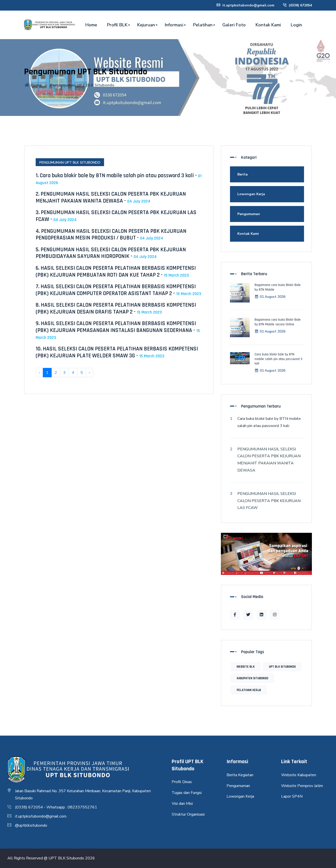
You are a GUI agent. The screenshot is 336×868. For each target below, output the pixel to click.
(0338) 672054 (300, 5)
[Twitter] (248, 615)
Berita (242, 174)
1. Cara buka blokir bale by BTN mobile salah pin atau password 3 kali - (119, 179)
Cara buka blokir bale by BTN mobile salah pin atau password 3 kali (278, 358)
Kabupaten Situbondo (252, 678)
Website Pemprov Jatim (302, 786)
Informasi (174, 25)
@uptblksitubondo (31, 825)
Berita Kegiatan (240, 775)
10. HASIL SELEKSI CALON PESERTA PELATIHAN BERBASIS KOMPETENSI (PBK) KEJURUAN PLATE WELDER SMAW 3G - (117, 352)
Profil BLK (117, 25)
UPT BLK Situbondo (282, 667)
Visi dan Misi (182, 803)
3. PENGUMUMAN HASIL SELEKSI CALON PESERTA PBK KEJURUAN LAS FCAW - (116, 216)
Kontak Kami (268, 25)
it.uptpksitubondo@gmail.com (247, 5)
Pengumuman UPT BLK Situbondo (69, 162)
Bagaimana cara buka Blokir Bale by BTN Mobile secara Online (278, 321)
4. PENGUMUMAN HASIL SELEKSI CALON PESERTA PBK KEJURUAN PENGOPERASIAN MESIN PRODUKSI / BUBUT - (111, 235)
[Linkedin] (261, 615)
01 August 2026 (272, 296)
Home (91, 25)
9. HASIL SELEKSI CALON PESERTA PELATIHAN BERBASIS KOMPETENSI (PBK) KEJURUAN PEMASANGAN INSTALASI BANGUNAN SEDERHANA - (118, 330)
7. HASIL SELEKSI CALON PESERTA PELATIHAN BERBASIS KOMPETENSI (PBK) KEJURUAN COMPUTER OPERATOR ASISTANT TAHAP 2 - (118, 290)
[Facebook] (235, 615)
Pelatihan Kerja (249, 690)
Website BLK (246, 667)
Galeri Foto (234, 25)
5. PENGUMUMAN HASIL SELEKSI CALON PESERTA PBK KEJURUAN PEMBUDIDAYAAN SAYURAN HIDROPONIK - (111, 253)
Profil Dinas (182, 782)
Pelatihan (203, 25)
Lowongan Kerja (251, 194)
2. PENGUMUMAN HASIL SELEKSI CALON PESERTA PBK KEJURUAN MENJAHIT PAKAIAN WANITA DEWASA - (111, 197)
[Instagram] (275, 615)
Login (296, 25)
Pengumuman (248, 214)
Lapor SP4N (292, 796)
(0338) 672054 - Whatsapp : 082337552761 (56, 807)
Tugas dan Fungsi (187, 792)
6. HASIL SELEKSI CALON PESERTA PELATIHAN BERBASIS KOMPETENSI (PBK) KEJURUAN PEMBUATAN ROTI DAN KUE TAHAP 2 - (116, 272)
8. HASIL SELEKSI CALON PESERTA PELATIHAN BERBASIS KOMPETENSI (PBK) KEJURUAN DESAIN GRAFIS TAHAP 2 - (116, 308)
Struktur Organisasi (188, 814)
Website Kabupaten (298, 775)
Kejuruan (146, 25)
